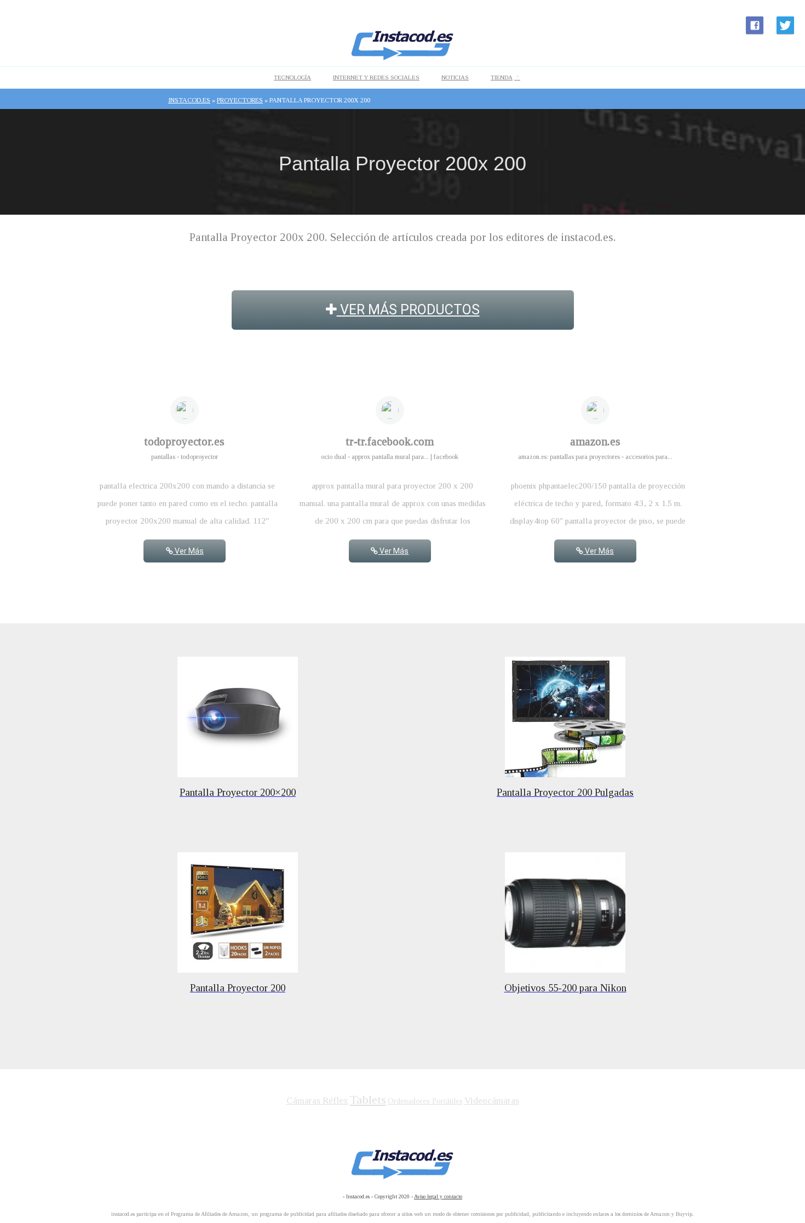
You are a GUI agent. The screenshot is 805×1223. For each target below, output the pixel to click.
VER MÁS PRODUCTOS (408, 310)
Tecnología (292, 77)
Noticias (455, 77)
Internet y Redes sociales (376, 77)
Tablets (368, 1099)
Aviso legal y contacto (438, 1196)
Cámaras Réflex (317, 1100)
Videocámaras (491, 1100)
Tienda (502, 77)
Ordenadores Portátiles (425, 1101)
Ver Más (188, 551)
